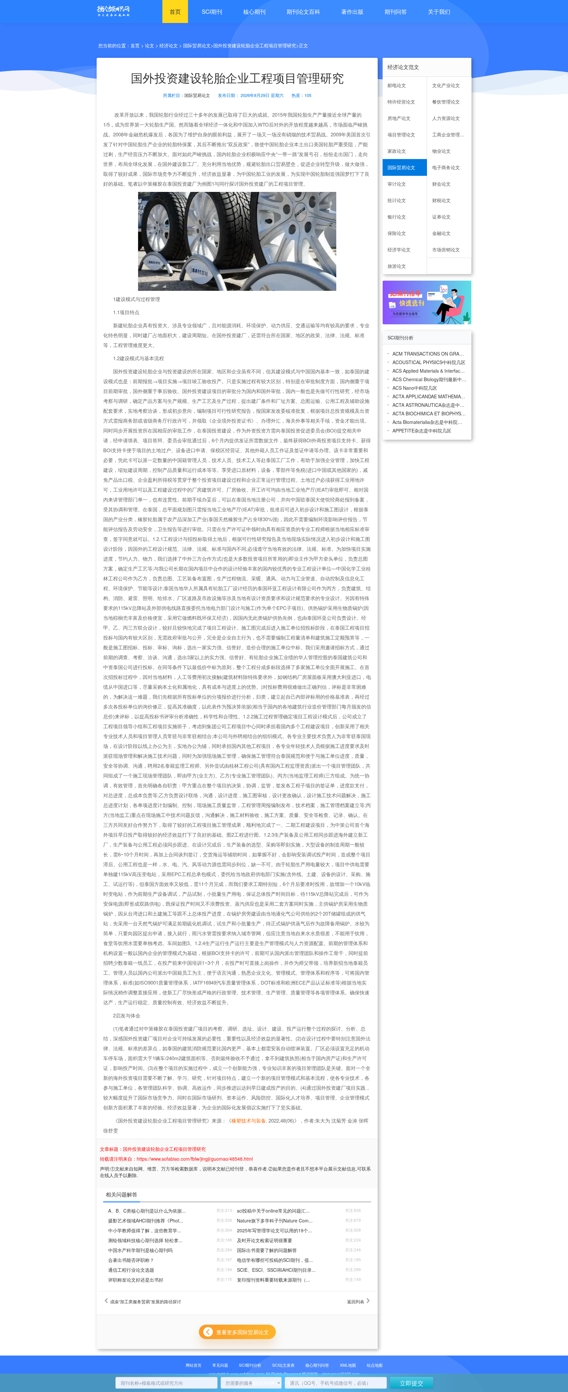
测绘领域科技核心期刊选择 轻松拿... (145, 1240)
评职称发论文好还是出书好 (135, 1279)
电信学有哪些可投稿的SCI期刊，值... (275, 1260)
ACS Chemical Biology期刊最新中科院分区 (429, 379)
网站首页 (193, 1365)
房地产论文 (399, 118)
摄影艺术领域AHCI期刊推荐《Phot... (145, 1220)
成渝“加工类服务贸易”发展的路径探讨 (145, 1302)
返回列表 (355, 1302)
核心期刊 (254, 11)
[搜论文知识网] (111, 11)
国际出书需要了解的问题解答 (267, 1250)
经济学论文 (399, 249)
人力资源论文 (446, 118)
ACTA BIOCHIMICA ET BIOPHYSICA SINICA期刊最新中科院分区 (429, 413)
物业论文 (441, 151)
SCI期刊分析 (250, 1365)
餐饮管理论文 (446, 101)
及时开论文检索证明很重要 (264, 1240)
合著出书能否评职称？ (131, 1260)
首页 (175, 11)
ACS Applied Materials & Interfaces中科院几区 (429, 370)
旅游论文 (397, 266)
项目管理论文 (401, 134)
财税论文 (441, 200)
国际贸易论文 (197, 45)
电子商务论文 (446, 167)
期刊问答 (396, 11)
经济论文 (168, 45)
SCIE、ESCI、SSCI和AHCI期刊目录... (276, 1269)
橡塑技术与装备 (248, 1120)
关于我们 (439, 11)
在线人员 (109, 1175)
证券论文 (441, 216)
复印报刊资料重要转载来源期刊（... (273, 1279)
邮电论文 (397, 85)
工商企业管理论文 (450, 134)
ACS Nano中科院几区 (414, 387)
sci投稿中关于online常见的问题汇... (273, 1210)
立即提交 (411, 1383)
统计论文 (397, 200)
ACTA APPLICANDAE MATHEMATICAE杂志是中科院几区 (429, 396)
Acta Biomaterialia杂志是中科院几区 (429, 422)
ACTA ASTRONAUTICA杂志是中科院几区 (429, 405)
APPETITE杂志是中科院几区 (421, 430)
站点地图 (375, 1365)
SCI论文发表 (283, 1365)
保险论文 (397, 233)
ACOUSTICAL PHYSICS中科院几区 (428, 362)
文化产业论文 (446, 85)
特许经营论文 (401, 101)
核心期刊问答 (317, 1365)
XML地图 (348, 1365)
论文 (149, 45)
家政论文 (397, 151)
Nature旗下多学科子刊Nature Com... (275, 1220)
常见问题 (220, 1365)
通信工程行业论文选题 (131, 1269)
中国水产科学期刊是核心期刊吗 (140, 1250)
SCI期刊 (212, 11)
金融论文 (441, 233)
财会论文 (441, 183)
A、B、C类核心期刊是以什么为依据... (147, 1210)
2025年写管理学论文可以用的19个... (274, 1230)
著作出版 (352, 11)
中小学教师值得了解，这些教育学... (144, 1230)
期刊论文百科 (303, 11)
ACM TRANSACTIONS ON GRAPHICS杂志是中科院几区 (429, 353)
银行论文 (397, 216)
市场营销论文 (446, 249)
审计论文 (397, 183)
